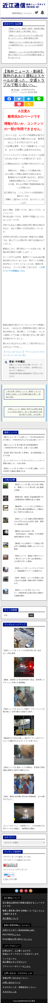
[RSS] (30, 890)
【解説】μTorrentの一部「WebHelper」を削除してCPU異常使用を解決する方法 (29, 534)
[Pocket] (19, 104)
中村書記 (16, 89)
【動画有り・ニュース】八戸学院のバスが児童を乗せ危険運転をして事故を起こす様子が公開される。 (29, 509)
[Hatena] (29, 98)
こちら (29, 939)
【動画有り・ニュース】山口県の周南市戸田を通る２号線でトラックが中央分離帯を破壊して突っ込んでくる (26, 55)
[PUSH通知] (42, 13)
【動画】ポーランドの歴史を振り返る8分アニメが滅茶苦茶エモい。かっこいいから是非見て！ (26, 45)
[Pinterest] (26, 890)
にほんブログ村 (10, 879)
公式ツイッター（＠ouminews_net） (19, 930)
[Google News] (21, 890)
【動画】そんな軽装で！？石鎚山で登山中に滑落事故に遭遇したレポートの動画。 (29, 546)
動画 (35, 92)
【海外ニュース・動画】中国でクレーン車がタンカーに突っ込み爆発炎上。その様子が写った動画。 (29, 558)
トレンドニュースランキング (15, 870)
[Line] (38, 98)
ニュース (23, 92)
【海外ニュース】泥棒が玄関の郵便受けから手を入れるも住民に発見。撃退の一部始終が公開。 (29, 521)
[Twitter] (36, 13)
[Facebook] (9, 98)
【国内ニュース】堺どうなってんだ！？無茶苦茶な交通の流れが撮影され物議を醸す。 (29, 593)
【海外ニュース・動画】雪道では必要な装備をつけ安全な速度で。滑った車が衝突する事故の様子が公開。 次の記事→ (24, 412)
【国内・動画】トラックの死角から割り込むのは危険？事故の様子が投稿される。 (29, 580)
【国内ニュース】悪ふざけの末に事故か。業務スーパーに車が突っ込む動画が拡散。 (29, 487)
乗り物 (30, 92)
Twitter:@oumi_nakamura (20, 373)
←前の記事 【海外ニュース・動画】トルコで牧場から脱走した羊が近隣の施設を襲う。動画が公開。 (23, 394)
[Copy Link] (29, 104)
